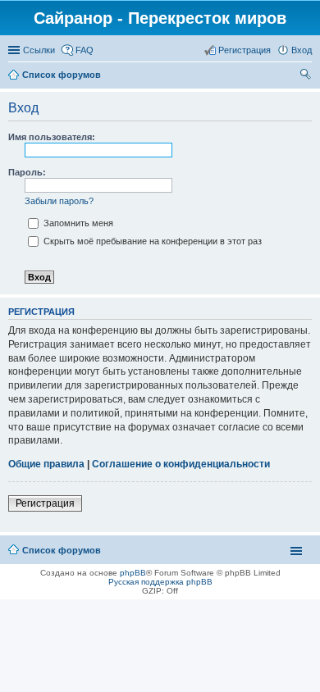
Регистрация (45, 503)
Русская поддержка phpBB (160, 581)
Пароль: (27, 172)
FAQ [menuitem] (84, 50)
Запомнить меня (77, 223)
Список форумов (61, 75)
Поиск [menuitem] (307, 76)
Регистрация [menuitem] (244, 50)
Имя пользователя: (51, 137)
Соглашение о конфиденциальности (181, 464)
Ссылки (39, 50)
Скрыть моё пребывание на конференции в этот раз (151, 241)
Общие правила (46, 464)
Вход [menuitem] (301, 50)
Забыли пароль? (59, 201)
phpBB (133, 572)
